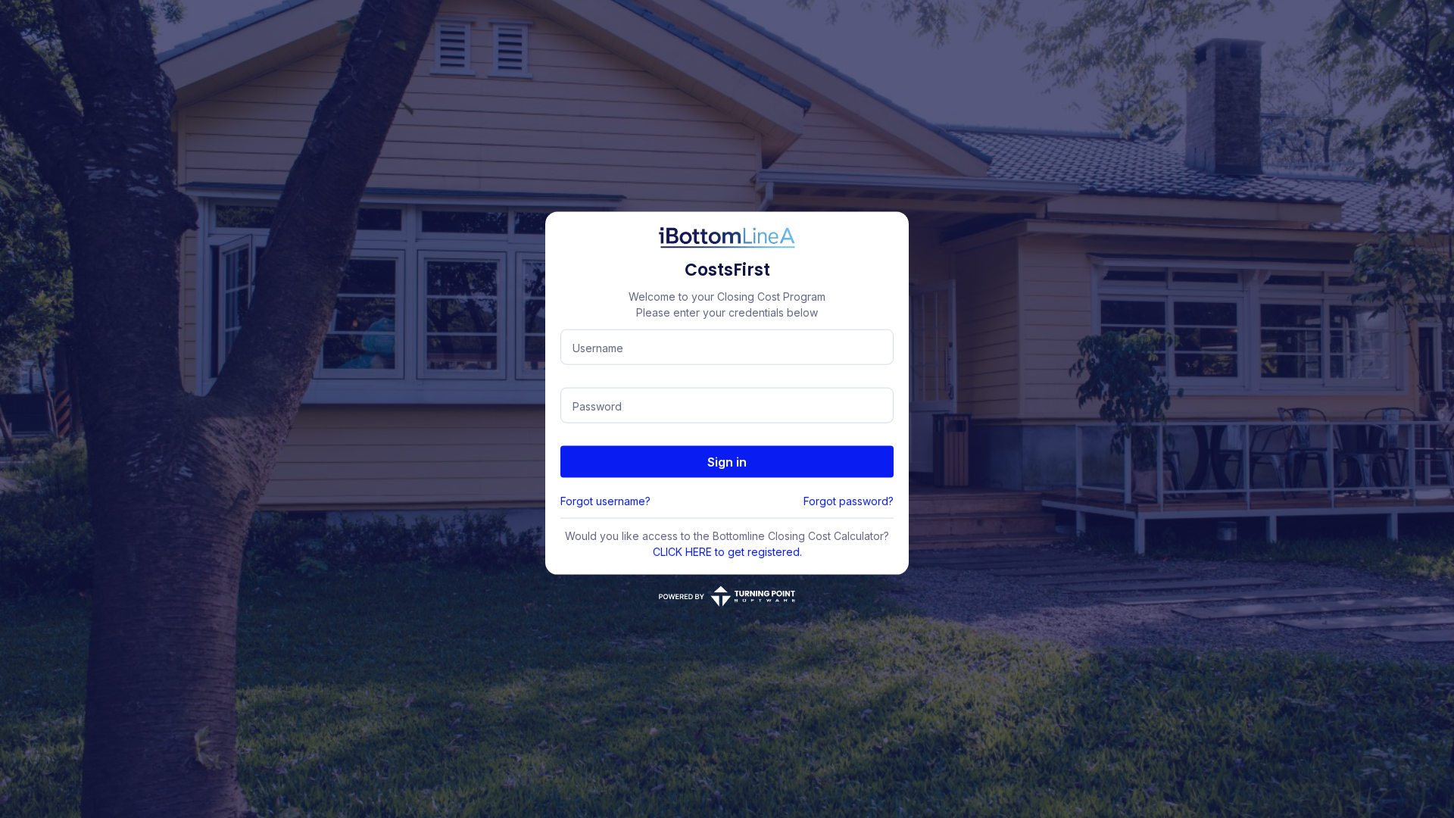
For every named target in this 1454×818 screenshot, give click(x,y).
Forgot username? (605, 501)
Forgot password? (848, 501)
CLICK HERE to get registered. (727, 551)
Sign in (727, 462)
